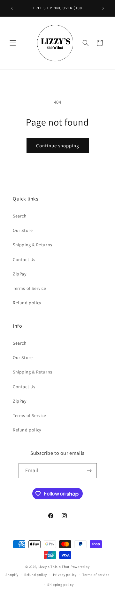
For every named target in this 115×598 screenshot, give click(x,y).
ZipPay (20, 274)
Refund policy (27, 303)
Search (20, 216)
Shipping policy (60, 584)
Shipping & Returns (32, 245)
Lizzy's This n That (54, 566)
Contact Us (24, 259)
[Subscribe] (89, 470)
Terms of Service (29, 288)
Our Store (23, 230)
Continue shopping (57, 146)
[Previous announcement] (12, 8)
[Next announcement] (103, 8)
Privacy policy (65, 574)
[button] (13, 43)
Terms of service (95, 574)
